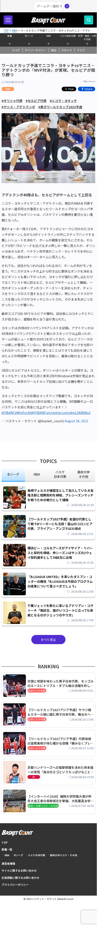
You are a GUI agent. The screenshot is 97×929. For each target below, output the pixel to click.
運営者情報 (8, 863)
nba (37, 474)
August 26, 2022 (76, 421)
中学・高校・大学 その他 (87, 37)
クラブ (81, 50)
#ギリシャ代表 (12, 100)
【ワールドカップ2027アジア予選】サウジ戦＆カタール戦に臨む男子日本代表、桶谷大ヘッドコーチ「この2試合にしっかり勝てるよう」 (60, 712)
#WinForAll (23, 412)
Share (88, 89)
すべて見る (48, 639)
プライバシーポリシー (15, 884)
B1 (33, 777)
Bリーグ (29, 35)
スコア (16, 50)
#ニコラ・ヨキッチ (63, 100)
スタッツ (66, 50)
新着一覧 (7, 849)
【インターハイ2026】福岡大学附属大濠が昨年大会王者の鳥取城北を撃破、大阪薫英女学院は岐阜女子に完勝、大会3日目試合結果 (60, 798)
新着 (9, 35)
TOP (5, 842)
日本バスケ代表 (36, 690)
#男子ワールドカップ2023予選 (60, 107)
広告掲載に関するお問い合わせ (20, 877)
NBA (48, 35)
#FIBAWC (8, 412)
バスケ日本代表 (68, 35)
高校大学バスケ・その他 (63, 855)
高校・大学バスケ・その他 (43, 806)
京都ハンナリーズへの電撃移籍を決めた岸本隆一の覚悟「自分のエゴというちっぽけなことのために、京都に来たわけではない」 (60, 769)
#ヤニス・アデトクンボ (18, 107)
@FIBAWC (39, 412)
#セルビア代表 (36, 100)
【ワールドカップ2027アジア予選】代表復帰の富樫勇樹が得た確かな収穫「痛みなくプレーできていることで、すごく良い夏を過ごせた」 (60, 740)
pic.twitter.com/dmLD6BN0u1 (68, 412)
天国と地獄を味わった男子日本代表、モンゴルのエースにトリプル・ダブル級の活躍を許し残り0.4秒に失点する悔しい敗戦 (60, 683)
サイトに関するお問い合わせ (19, 870)
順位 (53, 50)
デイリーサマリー (35, 50)
